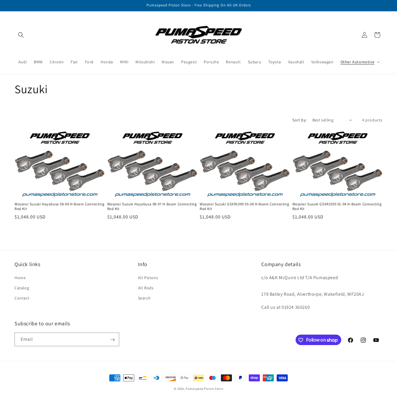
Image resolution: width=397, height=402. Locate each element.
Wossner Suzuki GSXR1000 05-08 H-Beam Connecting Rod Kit (244, 206)
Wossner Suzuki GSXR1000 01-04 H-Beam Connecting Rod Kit (337, 206)
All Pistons (148, 277)
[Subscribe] (112, 340)
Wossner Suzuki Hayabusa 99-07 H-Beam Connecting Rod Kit (152, 206)
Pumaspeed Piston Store (204, 389)
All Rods (146, 287)
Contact (22, 297)
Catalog (22, 287)
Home (20, 277)
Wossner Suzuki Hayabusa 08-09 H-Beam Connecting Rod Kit (59, 206)
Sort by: (299, 120)
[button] (21, 34)
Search (144, 297)
